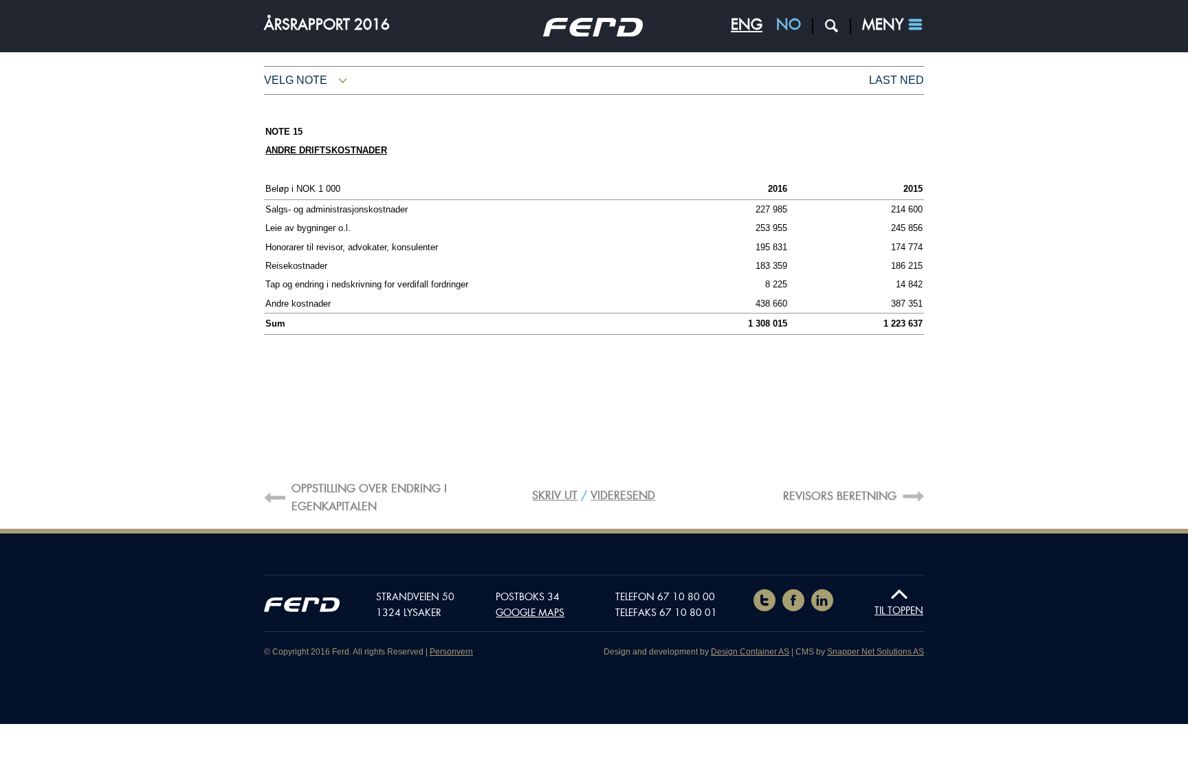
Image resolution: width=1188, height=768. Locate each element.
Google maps (530, 612)
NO (788, 24)
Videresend (623, 495)
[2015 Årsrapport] (302, 607)
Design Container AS (750, 652)
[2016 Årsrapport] (593, 32)
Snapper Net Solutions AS (875, 652)
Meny (882, 24)
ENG (746, 24)
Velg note (295, 80)
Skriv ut (555, 495)
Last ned (896, 80)
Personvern (451, 652)
